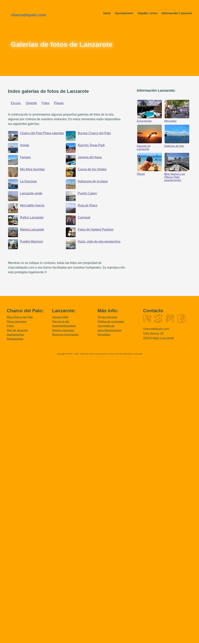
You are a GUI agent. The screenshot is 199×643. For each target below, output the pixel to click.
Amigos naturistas (63, 330)
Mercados (170, 120)
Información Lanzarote (176, 13)
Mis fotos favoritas (32, 169)
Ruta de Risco (87, 205)
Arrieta (24, 145)
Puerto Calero (87, 193)
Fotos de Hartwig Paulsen (95, 229)
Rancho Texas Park (91, 145)
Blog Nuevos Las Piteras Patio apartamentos (174, 177)
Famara (25, 157)
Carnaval (84, 217)
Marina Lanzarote (32, 229)
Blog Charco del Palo (20, 316)
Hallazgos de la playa (93, 181)
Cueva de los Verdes (92, 169)
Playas (59, 103)
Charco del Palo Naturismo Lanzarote (125, 354)
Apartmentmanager (64, 325)
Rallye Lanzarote (32, 217)
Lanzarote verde (31, 193)
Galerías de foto (174, 145)
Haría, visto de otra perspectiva (99, 241)
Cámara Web (60, 316)
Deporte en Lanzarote (144, 147)
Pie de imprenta (107, 316)
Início (107, 13)
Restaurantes (15, 338)
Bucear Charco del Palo (94, 133)
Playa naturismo (17, 321)
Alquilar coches (147, 13)
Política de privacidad (111, 321)
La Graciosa (28, 181)
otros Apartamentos (110, 330)
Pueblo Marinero (31, 241)
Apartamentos (123, 13)
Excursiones (144, 120)
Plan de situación (17, 330)
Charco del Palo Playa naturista (42, 133)
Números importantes (65, 334)
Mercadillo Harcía (32, 205)
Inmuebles (104, 334)
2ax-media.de (106, 325)
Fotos (45, 103)
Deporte (31, 103)
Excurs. (16, 103)
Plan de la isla (60, 321)
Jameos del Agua (90, 157)
